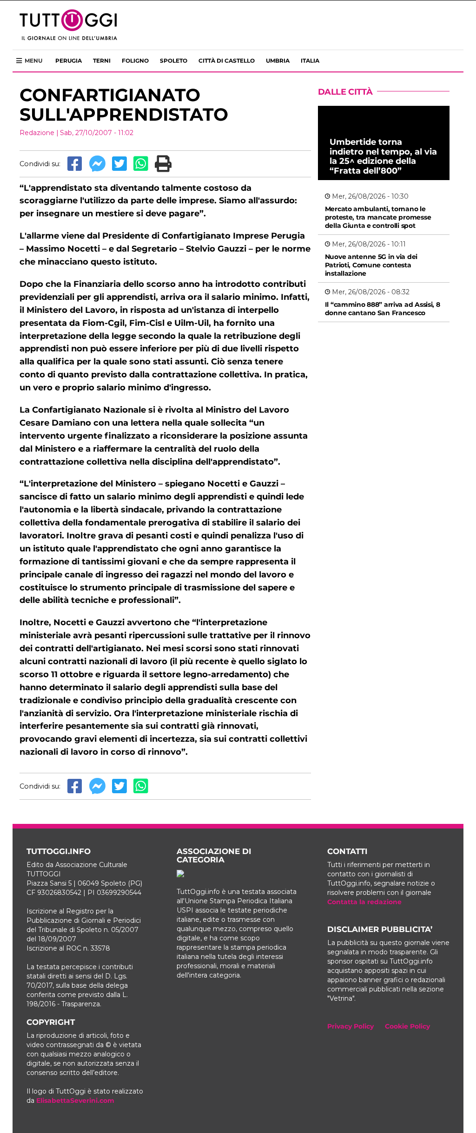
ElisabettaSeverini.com (75, 1100)
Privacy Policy (350, 1026)
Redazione (37, 132)
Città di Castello (226, 60)
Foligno (135, 60)
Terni (102, 60)
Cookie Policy (407, 1026)
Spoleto (173, 60)
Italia (310, 60)
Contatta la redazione (364, 902)
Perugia (68, 60)
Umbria (278, 60)
